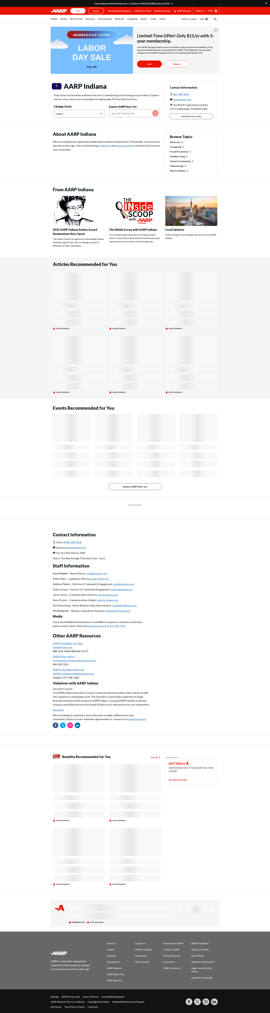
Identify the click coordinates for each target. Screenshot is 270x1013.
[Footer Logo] (70, 946)
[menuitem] (54, 20)
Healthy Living (177, 156)
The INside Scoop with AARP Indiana (133, 229)
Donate (110, 942)
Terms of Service (91, 989)
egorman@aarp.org (121, 582)
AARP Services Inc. (172, 961)
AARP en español (189, 19)
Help (202, 19)
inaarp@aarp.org (182, 99)
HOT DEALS (177, 756)
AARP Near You (114, 973)
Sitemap (54, 989)
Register (200, 11)
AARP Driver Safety (64, 649)
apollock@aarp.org (123, 577)
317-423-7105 (117, 618)
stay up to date (124, 145)
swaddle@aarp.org (97, 566)
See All (154, 750)
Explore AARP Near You (123, 106)
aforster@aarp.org (107, 593)
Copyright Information (98, 994)
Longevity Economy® (201, 970)
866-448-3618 (181, 94)
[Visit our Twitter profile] (63, 718)
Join (149, 64)
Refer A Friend (142, 954)
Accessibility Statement (112, 989)
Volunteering (176, 166)
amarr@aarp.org (100, 571)
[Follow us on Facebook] (55, 718)
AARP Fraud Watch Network (68, 662)
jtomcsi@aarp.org (108, 587)
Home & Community (180, 161)
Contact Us (140, 936)
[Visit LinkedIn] (214, 994)
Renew (176, 64)
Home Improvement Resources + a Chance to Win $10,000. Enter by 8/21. (132, 3)
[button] (215, 19)
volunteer (105, 145)
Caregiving (175, 146)
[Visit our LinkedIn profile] (77, 718)
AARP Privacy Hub (70, 989)
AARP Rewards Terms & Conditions (68, 994)
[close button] (215, 30)
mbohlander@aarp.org (118, 603)
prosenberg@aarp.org (124, 598)
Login (210, 10)
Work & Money (178, 170)
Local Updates (174, 229)
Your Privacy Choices (74, 999)
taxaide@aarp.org (62, 640)
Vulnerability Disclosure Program (128, 994)
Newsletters (141, 948)
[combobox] (134, 113)
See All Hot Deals (177, 773)
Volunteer (58, 702)
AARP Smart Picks (143, 11)
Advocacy (175, 142)
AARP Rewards (184, 11)
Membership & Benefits (119, 11)
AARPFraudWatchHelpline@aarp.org (73, 666)
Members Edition (162, 11)
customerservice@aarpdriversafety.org (74, 653)
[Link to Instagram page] (70, 718)
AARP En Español (143, 942)
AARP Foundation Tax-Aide (68, 636)
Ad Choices (56, 999)
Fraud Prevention (179, 151)
